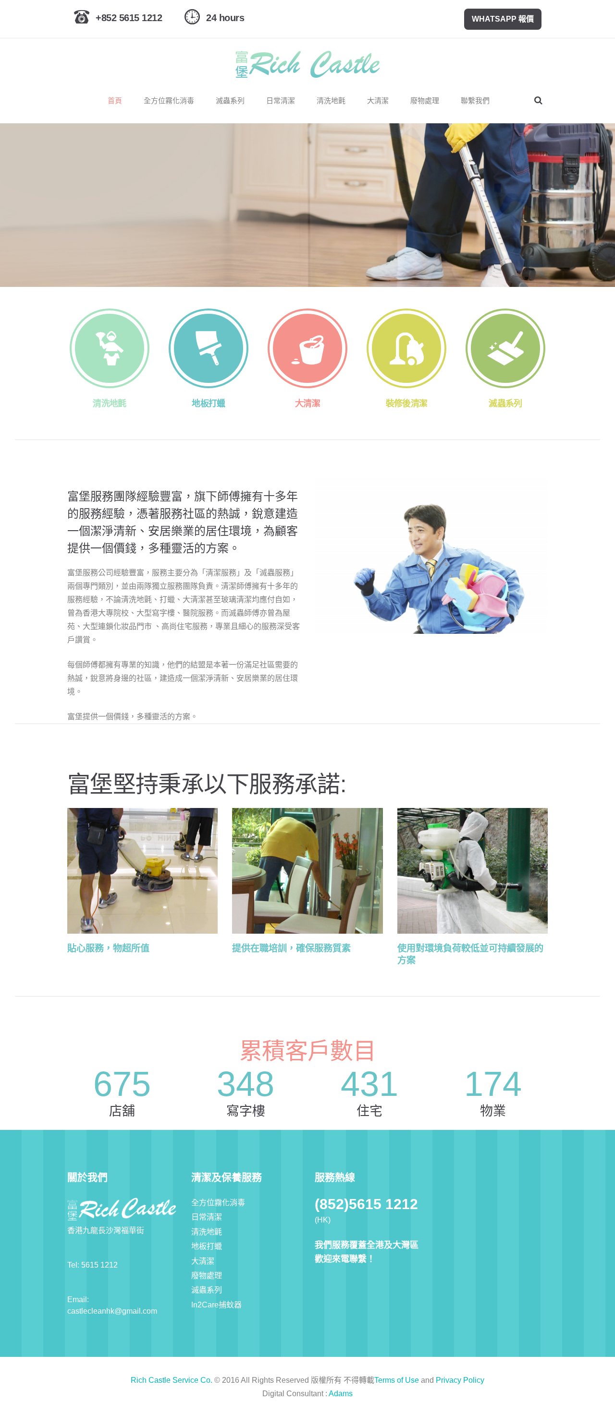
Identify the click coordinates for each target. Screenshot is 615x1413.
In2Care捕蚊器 (216, 1305)
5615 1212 (99, 1265)
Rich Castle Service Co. (171, 1380)
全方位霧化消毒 (218, 1203)
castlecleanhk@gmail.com (112, 1311)
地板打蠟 (206, 1246)
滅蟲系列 (206, 1290)
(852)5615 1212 (366, 1204)
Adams (341, 1393)
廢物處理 (206, 1275)
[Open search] (538, 100)
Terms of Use (396, 1380)
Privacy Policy (460, 1380)
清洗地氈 (206, 1232)
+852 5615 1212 (129, 17)
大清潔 (202, 1261)
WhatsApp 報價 (503, 19)
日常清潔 (206, 1217)
